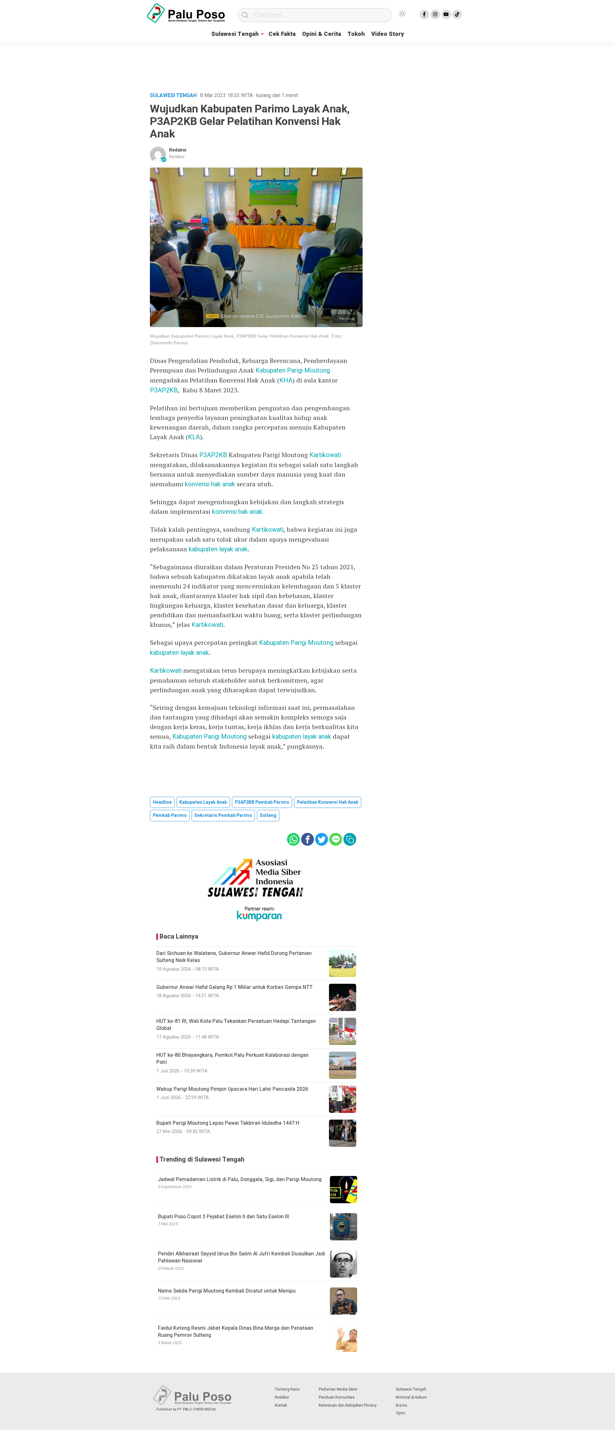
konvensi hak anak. (238, 511)
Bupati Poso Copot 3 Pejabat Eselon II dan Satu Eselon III (223, 1216)
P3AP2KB (164, 390)
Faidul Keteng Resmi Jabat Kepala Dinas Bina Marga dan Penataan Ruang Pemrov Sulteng (235, 1331)
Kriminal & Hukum (411, 1397)
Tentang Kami (287, 1389)
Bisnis (401, 1405)
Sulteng (268, 815)
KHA (285, 380)
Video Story (387, 34)
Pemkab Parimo (170, 815)
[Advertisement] (307, 65)
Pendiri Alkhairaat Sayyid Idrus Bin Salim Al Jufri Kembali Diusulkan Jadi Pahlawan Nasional (241, 1257)
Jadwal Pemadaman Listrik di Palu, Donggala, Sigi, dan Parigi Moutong (240, 1179)
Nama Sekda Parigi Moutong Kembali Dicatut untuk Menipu (227, 1291)
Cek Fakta (282, 34)
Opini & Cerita (321, 34)
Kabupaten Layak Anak (203, 802)
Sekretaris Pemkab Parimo (223, 815)
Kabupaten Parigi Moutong (293, 370)
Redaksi (177, 150)
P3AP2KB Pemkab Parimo (262, 802)
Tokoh (356, 34)
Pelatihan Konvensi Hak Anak (327, 802)
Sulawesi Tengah (235, 34)
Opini (400, 1413)
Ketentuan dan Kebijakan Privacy (348, 1405)
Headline (162, 802)
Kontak (281, 1405)
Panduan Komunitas (337, 1397)
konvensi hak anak (210, 484)
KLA (194, 437)
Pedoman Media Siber (338, 1389)
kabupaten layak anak (218, 549)
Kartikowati (325, 455)
